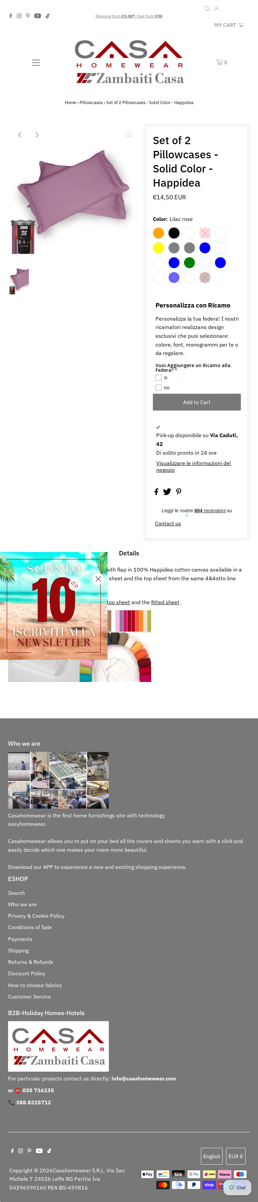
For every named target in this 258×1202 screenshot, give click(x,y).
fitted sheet (165, 602)
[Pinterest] (28, 16)
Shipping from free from (128, 16)
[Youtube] (38, 16)
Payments (20, 939)
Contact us (168, 523)
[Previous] (20, 134)
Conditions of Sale (30, 927)
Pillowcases (91, 102)
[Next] (36, 134)
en (227, 8)
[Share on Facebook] (157, 493)
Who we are (22, 904)
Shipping (18, 950)
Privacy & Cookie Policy (36, 915)
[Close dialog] (98, 579)
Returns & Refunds (30, 962)
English (211, 1156)
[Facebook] (11, 16)
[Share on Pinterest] (178, 493)
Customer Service (29, 996)
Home (70, 102)
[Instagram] (19, 16)
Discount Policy (26, 973)
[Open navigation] (36, 62)
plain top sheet (112, 602)
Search (16, 892)
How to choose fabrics (35, 985)
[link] (54, 606)
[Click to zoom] (128, 134)
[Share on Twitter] (168, 493)
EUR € (241, 8)
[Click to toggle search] (207, 8)
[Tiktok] (47, 16)
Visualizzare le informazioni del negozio (193, 466)
